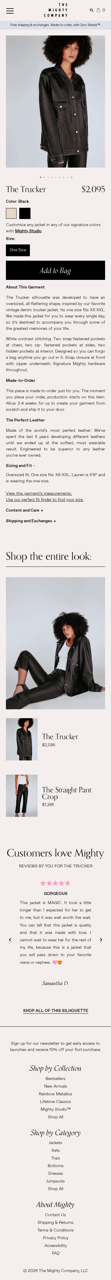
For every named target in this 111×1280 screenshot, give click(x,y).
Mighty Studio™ (56, 1109)
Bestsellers (55, 1078)
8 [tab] (67, 177)
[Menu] (16, 9)
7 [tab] (63, 177)
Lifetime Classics (55, 1101)
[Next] (101, 940)
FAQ (55, 1253)
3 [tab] (48, 177)
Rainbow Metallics (55, 1094)
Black (24, 213)
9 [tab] (71, 177)
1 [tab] (40, 177)
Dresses (55, 1173)
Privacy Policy (55, 1238)
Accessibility (55, 1245)
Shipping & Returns (55, 1222)
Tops (55, 1158)
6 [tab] (59, 177)
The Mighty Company (59, 1270)
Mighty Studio (28, 231)
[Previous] (10, 940)
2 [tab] (44, 177)
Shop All (55, 1117)
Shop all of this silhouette (55, 1010)
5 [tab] (55, 177)
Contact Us (55, 1215)
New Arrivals (55, 1086)
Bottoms (56, 1166)
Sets (56, 1150)
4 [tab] (52, 177)
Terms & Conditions (55, 1230)
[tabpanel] (55, 101)
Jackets (55, 1143)
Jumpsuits (55, 1181)
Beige (11, 213)
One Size (18, 250)
